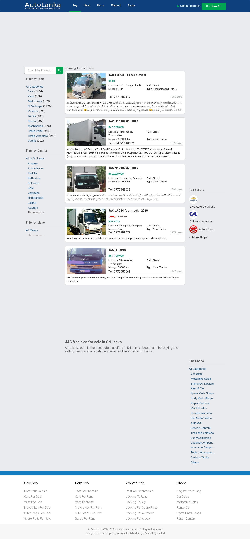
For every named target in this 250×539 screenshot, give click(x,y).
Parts (100, 5)
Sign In (184, 5)
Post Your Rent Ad (86, 491)
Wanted (115, 5)
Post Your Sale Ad (35, 491)
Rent (87, 5)
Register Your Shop (189, 491)
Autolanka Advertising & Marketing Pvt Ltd (141, 533)
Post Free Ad (213, 6)
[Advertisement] (125, 39)
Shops (131, 5)
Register (195, 5)
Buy (75, 5)
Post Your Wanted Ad (139, 491)
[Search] (59, 70)
